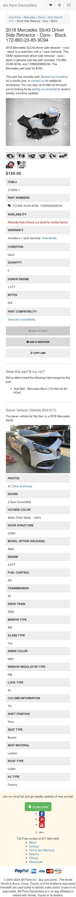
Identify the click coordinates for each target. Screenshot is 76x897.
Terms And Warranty (42, 850)
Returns (34, 854)
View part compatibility (21, 319)
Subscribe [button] (40, 806)
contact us (37, 81)
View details (49, 238)
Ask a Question (39, 342)
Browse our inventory (54, 76)
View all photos (22, 486)
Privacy (33, 858)
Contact (34, 846)
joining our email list (44, 89)
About (32, 842)
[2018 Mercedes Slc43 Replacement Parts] (38, 449)
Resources (35, 862)
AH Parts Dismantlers (20, 5)
